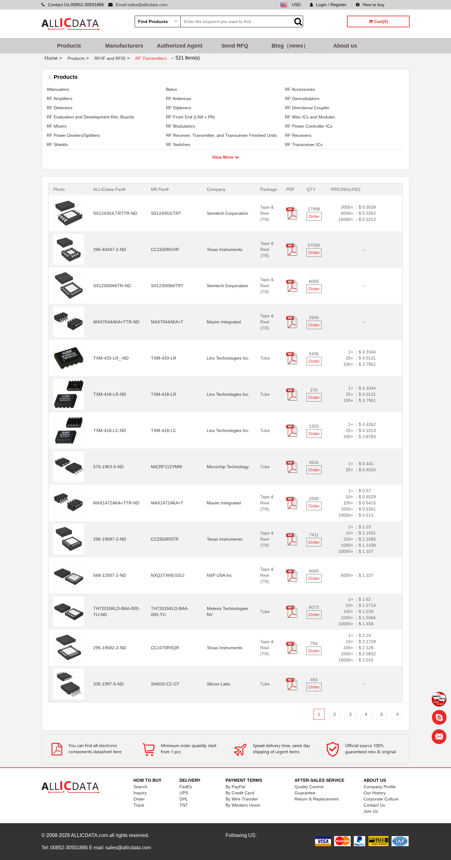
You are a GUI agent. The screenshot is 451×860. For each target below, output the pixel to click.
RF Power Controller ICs (308, 126)
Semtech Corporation (227, 213)
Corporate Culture (381, 798)
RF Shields (57, 144)
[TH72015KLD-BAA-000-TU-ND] (68, 611)
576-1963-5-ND (108, 466)
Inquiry (140, 792)
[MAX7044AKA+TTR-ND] (68, 321)
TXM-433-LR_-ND (111, 358)
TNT (183, 805)
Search (140, 786)
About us (345, 46)
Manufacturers (124, 46)
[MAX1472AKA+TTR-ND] (68, 502)
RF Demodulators (302, 98)
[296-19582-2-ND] (68, 647)
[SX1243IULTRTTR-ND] (68, 212)
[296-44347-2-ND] (68, 249)
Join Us (371, 811)
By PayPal (235, 786)
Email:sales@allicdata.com (142, 4)
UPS (183, 792)
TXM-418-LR (163, 394)
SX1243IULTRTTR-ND (115, 213)
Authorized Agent (179, 46)
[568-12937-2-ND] (68, 575)
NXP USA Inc (219, 575)
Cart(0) (380, 21)
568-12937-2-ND (109, 575)
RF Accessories (300, 89)
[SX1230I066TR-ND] (68, 285)
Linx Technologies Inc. (228, 358)
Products (69, 46)
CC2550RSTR (165, 539)
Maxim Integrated (224, 321)
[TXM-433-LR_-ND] (68, 357)
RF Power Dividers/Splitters (73, 135)
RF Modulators (180, 126)
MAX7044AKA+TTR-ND (116, 321)
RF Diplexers (178, 107)
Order (314, 216)
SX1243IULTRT (166, 213)
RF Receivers (298, 135)
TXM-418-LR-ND (109, 394)
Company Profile (380, 786)
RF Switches (178, 144)
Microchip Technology (228, 466)
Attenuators (58, 89)
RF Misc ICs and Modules (310, 116)
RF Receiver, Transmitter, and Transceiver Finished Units (221, 135)
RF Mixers (57, 126)
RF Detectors (59, 107)
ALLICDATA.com (89, 835)
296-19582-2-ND (109, 647)
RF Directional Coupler (307, 107)
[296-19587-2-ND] (68, 538)
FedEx (185, 786)
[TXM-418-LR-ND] (68, 393)
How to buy (373, 4)
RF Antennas (178, 98)
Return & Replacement (317, 798)
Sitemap (402, 4)
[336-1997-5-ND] (68, 683)
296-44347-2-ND (109, 249)
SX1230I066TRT (167, 285)
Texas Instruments (224, 249)
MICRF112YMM (166, 466)
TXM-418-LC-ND (109, 430)
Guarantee (305, 792)
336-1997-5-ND (108, 683)
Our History (375, 792)
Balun (171, 89)
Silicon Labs (218, 683)
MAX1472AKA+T (167, 502)
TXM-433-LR (163, 358)
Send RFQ (235, 46)
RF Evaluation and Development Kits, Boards (90, 116)
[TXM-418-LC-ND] (68, 430)
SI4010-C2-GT (165, 683)
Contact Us (374, 805)
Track (138, 805)
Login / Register (331, 4)
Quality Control (309, 786)
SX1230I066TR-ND (112, 285)
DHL (183, 798)
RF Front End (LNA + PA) (190, 116)
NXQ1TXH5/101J (167, 575)
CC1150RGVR (165, 249)
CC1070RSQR (165, 647)
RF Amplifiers (59, 98)
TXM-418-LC (163, 430)
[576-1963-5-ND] (68, 466)
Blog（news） (290, 46)
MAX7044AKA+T (167, 321)
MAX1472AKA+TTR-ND (116, 502)
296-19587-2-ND (109, 539)
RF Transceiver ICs (303, 144)
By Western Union (243, 805)
